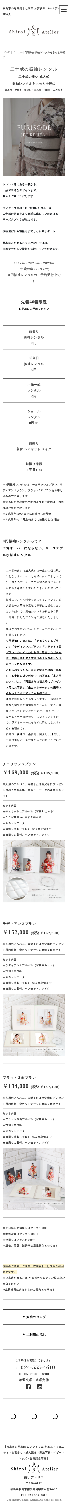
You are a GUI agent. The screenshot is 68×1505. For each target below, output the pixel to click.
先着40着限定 (34, 301)
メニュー (18, 52)
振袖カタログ (40, 1277)
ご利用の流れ (36, 1334)
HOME (6, 52)
